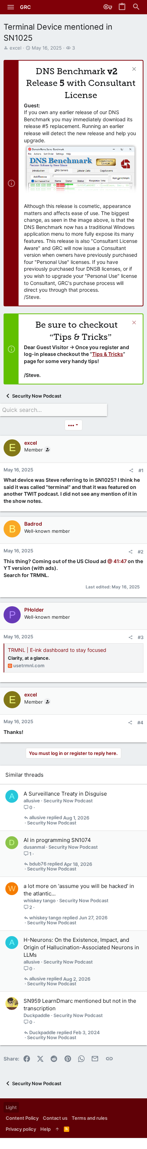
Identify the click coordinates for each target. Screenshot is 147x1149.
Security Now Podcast (68, 800)
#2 (140, 552)
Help (45, 1129)
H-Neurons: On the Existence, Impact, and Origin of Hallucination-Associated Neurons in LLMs (81, 947)
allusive (32, 800)
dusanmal (34, 847)
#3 (140, 637)
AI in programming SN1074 (57, 840)
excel (15, 48)
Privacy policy (21, 1129)
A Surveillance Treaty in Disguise (65, 793)
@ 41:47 (117, 561)
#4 (140, 722)
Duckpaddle (37, 1015)
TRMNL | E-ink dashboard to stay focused (57, 650)
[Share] (131, 470)
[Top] (57, 1129)
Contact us (55, 1118)
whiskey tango (40, 900)
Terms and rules (89, 1118)
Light (11, 1107)
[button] (11, 7)
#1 (140, 470)
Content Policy (22, 1118)
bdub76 (37, 864)
